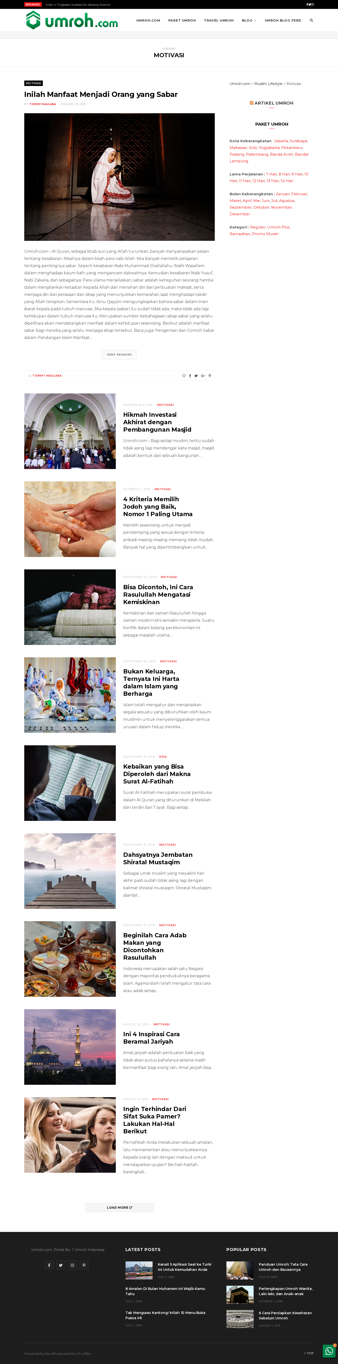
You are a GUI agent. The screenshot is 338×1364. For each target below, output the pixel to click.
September (241, 207)
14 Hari (287, 180)
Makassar (238, 147)
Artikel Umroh (274, 103)
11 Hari (245, 180)
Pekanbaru (291, 147)
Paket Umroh (182, 20)
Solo (253, 147)
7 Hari (271, 174)
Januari (283, 194)
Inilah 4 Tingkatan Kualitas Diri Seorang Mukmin (78, 4)
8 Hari (284, 174)
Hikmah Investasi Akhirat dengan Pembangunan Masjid (157, 422)
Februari (299, 194)
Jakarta (281, 141)
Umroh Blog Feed (283, 20)
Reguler (257, 227)
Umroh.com (148, 20)
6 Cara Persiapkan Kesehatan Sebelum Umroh (285, 1315)
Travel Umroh (219, 20)
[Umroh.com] (72, 20)
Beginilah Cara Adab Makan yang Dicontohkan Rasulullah (154, 946)
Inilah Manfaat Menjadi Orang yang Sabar (101, 94)
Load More (118, 1207)
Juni (265, 200)
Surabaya (298, 141)
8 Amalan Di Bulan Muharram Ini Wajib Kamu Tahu (165, 1291)
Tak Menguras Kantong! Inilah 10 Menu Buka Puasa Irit (165, 1315)
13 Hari (272, 180)
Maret (235, 200)
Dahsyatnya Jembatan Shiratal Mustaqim (158, 858)
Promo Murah (265, 233)
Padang (237, 154)
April (247, 200)
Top (310, 1353)
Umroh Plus (278, 227)
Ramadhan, (240, 233)
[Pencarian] (311, 20)
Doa (163, 756)
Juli (274, 200)
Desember (240, 214)
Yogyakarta (269, 147)
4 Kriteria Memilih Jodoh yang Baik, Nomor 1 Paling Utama (158, 507)
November (281, 207)
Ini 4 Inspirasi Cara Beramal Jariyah (151, 1037)
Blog (247, 20)
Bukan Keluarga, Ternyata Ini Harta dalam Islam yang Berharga (151, 682)
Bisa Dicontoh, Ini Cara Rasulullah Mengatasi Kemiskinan (158, 595)
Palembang (257, 154)
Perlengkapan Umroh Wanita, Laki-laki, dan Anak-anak (285, 1291)
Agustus (286, 200)
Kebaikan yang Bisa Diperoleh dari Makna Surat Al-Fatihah (157, 774)
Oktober (261, 207)
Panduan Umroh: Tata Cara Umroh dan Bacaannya (283, 1267)
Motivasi (33, 83)
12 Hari (258, 180)
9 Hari (297, 174)
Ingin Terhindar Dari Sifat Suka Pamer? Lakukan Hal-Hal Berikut (154, 1120)
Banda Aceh (281, 154)
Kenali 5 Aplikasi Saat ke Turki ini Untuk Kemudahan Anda (185, 1267)
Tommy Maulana (42, 104)
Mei (256, 200)
